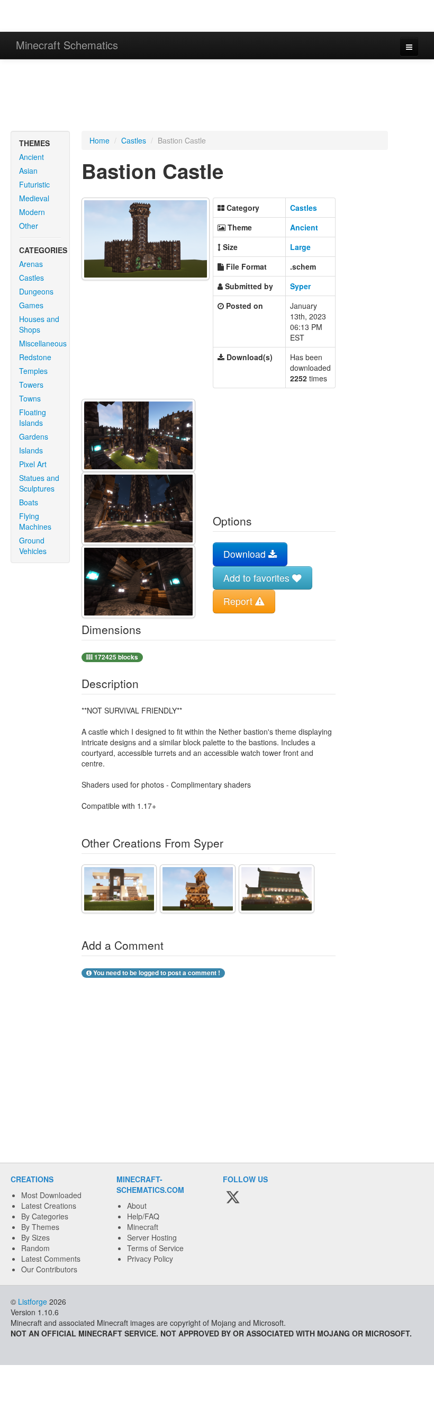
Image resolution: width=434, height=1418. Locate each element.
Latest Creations (48, 1205)
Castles (31, 277)
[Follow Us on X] (232, 1198)
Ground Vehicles (33, 545)
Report (239, 601)
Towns (30, 398)
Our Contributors (49, 1269)
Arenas (31, 263)
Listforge (32, 1301)
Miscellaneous (43, 343)
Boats (28, 502)
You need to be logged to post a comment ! (156, 972)
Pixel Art (33, 464)
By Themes (40, 1226)
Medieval (34, 198)
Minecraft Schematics (67, 44)
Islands (31, 450)
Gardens (33, 436)
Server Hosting (152, 1237)
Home (99, 140)
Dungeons (36, 291)
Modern (32, 212)
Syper (300, 286)
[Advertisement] (217, 96)
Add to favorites (257, 577)
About (137, 1205)
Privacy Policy (150, 1258)
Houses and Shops (39, 324)
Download (245, 553)
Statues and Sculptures (39, 483)
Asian (28, 170)
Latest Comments (50, 1258)
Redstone (35, 357)
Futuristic (34, 184)
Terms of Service (155, 1248)
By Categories (44, 1216)
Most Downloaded (51, 1195)
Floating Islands (32, 417)
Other (28, 225)
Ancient (31, 156)
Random (35, 1248)
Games (31, 305)
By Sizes (35, 1237)
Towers (31, 384)
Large (300, 247)
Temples (33, 370)
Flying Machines (35, 521)
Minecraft (142, 1226)
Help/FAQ (143, 1216)
